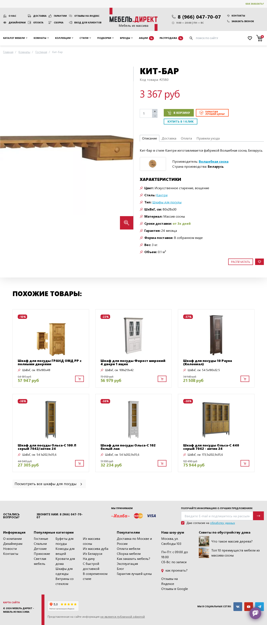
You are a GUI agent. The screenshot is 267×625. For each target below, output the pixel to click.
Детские (40, 548)
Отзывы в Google (174, 588)
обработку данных (222, 523)
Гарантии (60, 15)
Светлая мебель (40, 561)
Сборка (58, 22)
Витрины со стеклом (64, 581)
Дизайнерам (17, 22)
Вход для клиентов (87, 22)
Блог (120, 568)
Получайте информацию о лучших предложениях (216, 508)
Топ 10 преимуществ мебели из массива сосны (235, 552)
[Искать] (191, 38)
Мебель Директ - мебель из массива (18, 610)
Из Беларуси (92, 553)
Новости (10, 548)
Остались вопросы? (11, 516)
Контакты (238, 15)
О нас (12, 15)
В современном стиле (95, 576)
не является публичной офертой (122, 617)
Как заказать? (255, 3)
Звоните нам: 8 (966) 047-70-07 (60, 516)
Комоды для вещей (64, 551)
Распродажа (171, 37)
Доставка (40, 15)
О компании (12, 538)
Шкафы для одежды (64, 571)
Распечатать (240, 262)
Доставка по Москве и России (134, 541)
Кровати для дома (65, 561)
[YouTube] (248, 606)
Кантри (162, 195)
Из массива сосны (91, 541)
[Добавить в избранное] (259, 262)
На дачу (89, 558)
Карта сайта (11, 602)
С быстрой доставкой (91, 566)
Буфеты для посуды (64, 541)
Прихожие (42, 553)
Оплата (38, 22)
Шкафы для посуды (166, 202)
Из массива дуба (95, 548)
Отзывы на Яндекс (86, 15)
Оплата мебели (128, 548)
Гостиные (41, 538)
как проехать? (176, 570)
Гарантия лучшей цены (134, 573)
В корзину (182, 113)
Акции (145, 37)
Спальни (40, 543)
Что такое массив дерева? (232, 541)
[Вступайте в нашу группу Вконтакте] (237, 606)
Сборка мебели (129, 553)
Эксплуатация (127, 563)
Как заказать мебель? (133, 558)
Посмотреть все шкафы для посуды (46, 483)
